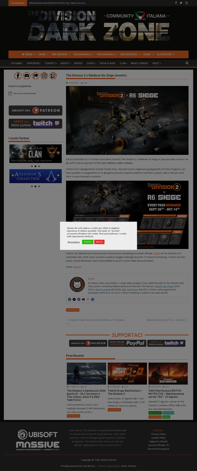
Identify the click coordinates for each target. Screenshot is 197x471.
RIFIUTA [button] (99, 242)
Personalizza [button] (74, 242)
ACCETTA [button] (88, 242)
